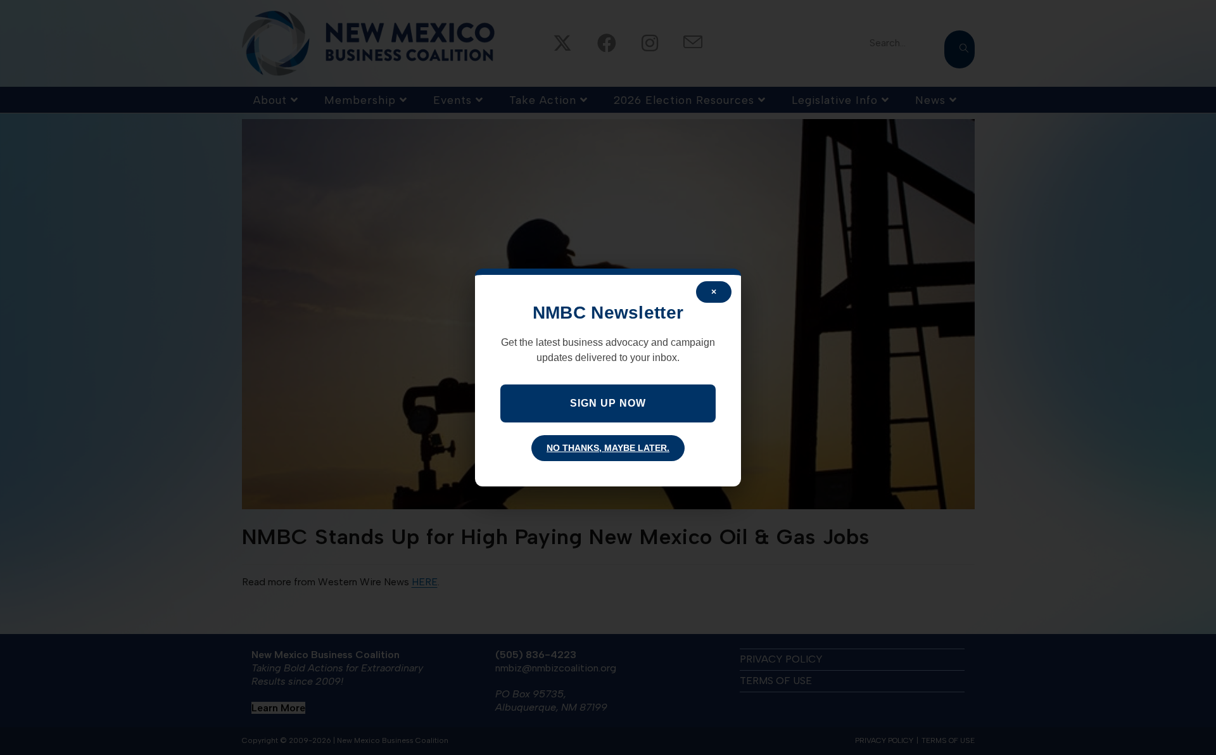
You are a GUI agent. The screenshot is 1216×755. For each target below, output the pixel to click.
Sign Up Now (608, 403)
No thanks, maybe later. (608, 448)
